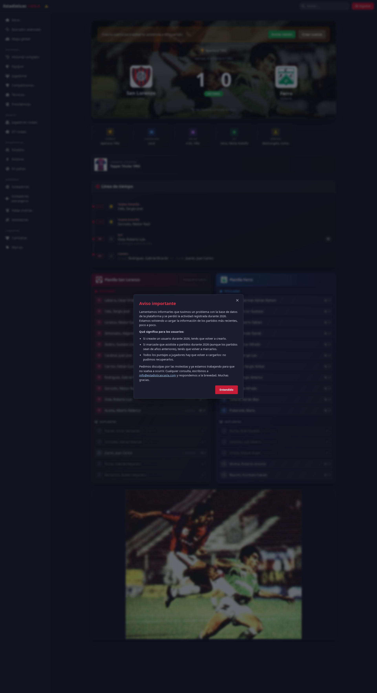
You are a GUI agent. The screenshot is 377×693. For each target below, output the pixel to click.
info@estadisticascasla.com (157, 375)
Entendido (226, 390)
